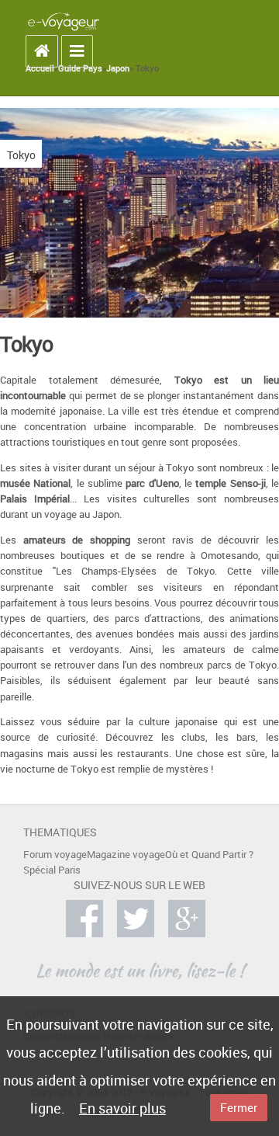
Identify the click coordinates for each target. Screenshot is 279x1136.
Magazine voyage (126, 854)
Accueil (40, 68)
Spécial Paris (52, 870)
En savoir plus (122, 1108)
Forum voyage (55, 854)
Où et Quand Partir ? (209, 854)
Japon (117, 68)
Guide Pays (80, 68)
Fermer (238, 1107)
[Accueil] (64, 21)
